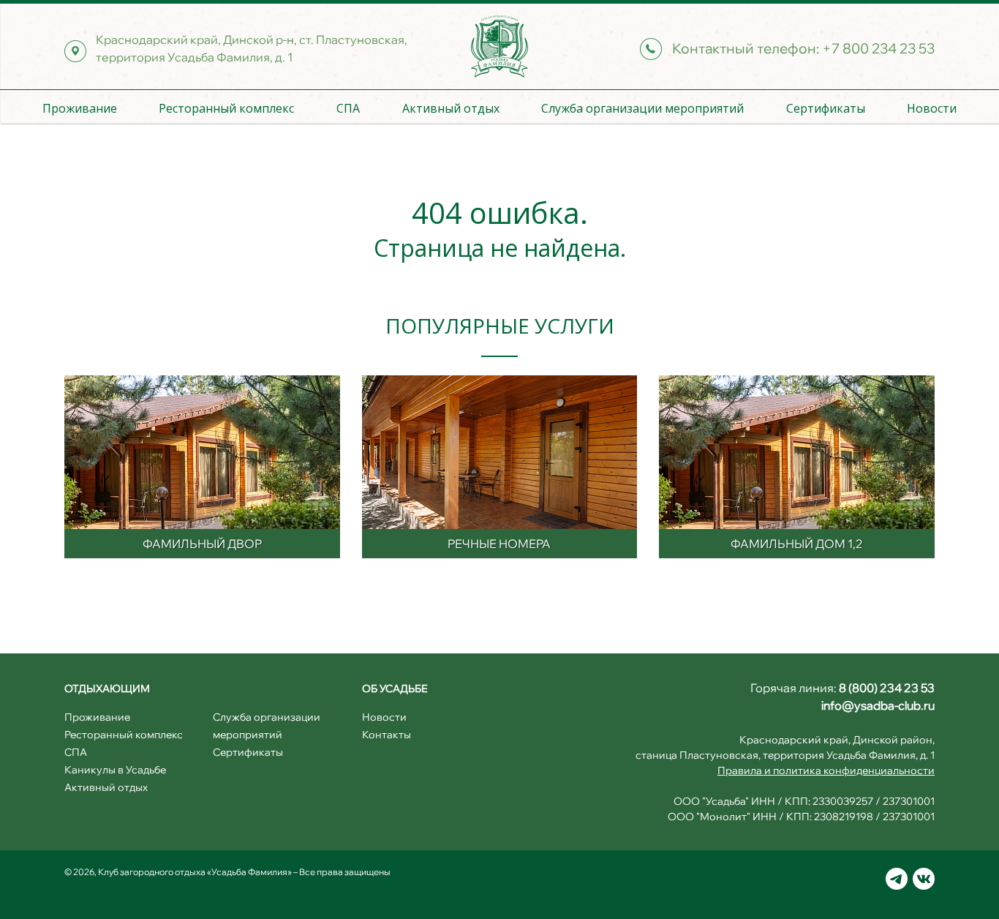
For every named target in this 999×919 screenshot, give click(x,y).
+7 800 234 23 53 (878, 48)
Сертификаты (825, 108)
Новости (932, 108)
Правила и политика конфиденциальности (826, 770)
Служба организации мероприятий (642, 108)
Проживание (79, 108)
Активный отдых (450, 108)
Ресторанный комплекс (226, 108)
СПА (348, 108)
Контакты (386, 734)
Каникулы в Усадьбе (115, 769)
